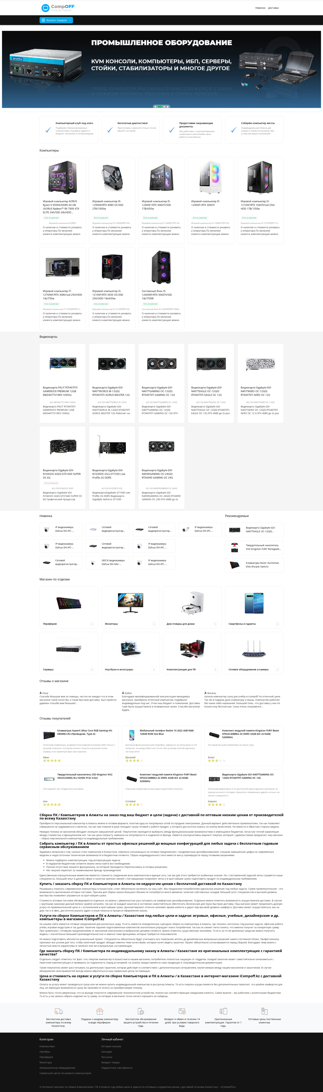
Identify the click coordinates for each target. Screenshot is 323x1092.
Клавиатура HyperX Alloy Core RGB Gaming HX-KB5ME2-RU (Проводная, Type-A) (85, 732)
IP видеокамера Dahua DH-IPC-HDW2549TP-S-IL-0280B (158, 545)
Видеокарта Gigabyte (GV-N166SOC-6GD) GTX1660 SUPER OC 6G (62, 473)
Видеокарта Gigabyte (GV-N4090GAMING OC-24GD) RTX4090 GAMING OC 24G (157, 473)
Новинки (260, 7)
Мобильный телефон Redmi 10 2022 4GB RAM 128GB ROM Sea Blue (167, 732)
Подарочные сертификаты (116, 1067)
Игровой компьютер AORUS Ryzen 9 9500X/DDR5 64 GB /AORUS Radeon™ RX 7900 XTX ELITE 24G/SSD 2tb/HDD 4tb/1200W (61, 207)
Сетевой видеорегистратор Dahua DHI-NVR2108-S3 (114, 529)
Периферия (50, 623)
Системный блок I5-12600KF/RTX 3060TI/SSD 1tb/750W (157, 294)
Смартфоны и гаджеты (242, 623)
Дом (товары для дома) (180, 623)
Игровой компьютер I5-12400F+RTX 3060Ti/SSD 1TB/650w (156, 205)
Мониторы (111, 623)
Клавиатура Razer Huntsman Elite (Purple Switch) (262, 564)
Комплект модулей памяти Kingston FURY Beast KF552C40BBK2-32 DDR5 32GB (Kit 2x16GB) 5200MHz (250, 734)
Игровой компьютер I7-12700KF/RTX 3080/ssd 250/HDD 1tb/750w (62, 294)
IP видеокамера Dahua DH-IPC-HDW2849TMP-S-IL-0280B (66, 529)
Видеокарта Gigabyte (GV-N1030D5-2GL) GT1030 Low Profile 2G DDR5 (108, 473)
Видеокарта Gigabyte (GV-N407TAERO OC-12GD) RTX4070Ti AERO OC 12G (256, 391)
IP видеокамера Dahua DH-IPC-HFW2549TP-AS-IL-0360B (205, 529)
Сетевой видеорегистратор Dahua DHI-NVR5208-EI (160, 529)
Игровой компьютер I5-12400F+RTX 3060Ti (205, 203)
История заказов (111, 1046)
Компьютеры (47, 1046)
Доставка (273, 7)
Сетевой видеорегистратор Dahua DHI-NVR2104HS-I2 (112, 545)
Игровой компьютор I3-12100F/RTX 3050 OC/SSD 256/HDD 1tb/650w (107, 294)
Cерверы (48, 669)
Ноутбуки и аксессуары (119, 669)
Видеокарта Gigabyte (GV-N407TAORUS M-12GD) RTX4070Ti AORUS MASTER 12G (111, 391)
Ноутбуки (45, 1051)
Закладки (106, 1051)
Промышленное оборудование (57, 1067)
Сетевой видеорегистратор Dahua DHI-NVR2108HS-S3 (66, 562)
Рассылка (106, 1057)
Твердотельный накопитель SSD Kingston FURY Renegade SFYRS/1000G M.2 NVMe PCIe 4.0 (262, 547)
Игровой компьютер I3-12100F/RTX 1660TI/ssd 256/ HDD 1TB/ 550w (258, 205)
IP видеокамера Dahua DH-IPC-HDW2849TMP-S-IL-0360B (66, 545)
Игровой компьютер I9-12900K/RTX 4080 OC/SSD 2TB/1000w (107, 205)
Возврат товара (110, 1062)
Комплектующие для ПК (181, 669)
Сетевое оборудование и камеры (248, 669)
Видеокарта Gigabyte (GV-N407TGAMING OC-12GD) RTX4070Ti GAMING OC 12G (158, 391)
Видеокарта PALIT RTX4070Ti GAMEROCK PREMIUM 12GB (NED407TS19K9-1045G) (60, 391)
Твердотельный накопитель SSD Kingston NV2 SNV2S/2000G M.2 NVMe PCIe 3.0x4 (84, 776)
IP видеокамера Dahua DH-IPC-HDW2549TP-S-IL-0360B (158, 562)
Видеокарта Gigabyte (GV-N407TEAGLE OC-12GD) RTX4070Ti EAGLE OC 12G (206, 391)
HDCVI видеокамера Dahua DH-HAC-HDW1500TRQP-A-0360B (113, 562)
